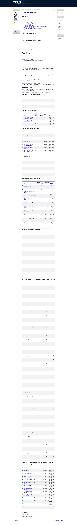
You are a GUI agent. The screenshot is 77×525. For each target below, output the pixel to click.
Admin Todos (28, 14)
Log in (60, 29)
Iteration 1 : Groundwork (28, 22)
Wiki (55, 520)
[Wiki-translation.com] (23, 3)
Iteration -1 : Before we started (29, 21)
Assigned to (44, 468)
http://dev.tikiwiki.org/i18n (25, 514)
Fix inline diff (26, 400)
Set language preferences (27, 138)
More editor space (26, 470)
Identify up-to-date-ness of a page (29, 214)
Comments (30, 516)
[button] (52, 10)
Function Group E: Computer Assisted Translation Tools (29, 78)
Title (24, 97)
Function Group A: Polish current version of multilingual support (31, 54)
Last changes (17, 16)
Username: (59, 19)
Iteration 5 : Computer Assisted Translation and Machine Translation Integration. (36, 26)
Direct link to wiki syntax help (28, 473)
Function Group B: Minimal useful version (27, 59)
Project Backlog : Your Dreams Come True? (29, 27)
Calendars (61, 520)
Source (27, 516)
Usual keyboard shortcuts (27, 500)
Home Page (16, 12)
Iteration (41, 97)
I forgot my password (59, 27)
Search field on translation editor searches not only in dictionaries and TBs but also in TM (29, 266)
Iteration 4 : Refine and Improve (29, 25)
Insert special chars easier (27, 485)
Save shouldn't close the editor (28, 479)
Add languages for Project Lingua (28, 396)
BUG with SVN (26, 222)
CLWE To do (16, 17)
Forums (58, 520)
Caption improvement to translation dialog (30, 202)
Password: (59, 23)
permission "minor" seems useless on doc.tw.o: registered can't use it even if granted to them (29, 377)
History (23, 516)
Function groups (25, 19)
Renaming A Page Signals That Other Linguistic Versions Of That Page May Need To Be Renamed (29, 340)
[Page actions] (54, 10)
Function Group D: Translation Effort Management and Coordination (31, 73)
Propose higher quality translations (29, 141)
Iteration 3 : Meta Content (28, 24)
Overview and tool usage (26, 18)
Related (24, 29)
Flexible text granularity (27, 503)
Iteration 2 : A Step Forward (29, 23)
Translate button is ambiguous (28, 456)
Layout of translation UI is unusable (29, 448)
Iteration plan (25, 20)
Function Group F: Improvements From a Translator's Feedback (32, 28)
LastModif (49, 97)
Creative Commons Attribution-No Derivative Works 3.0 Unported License (26, 522)
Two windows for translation (28, 476)
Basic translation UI (26, 123)
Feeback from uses (26, 17)
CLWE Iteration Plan (29, 12)
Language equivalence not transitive (29, 424)
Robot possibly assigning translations (29, 416)
